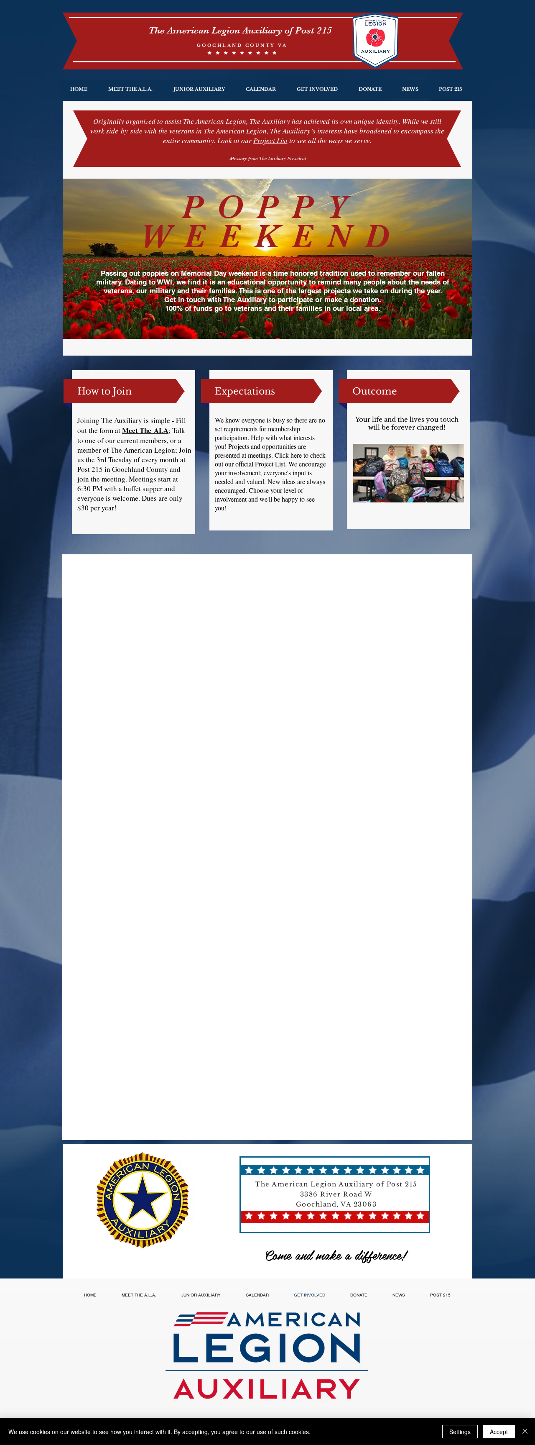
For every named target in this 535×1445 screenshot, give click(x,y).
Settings (460, 1431)
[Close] (525, 1431)
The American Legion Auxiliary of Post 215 (240, 30)
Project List (270, 140)
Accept (499, 1431)
